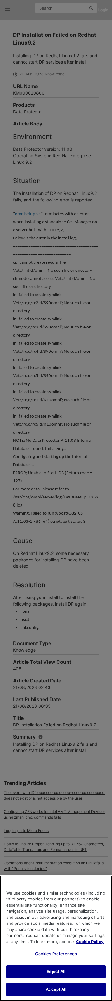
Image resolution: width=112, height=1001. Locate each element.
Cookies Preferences (56, 953)
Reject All (56, 971)
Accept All (56, 989)
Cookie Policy (90, 941)
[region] (56, 938)
